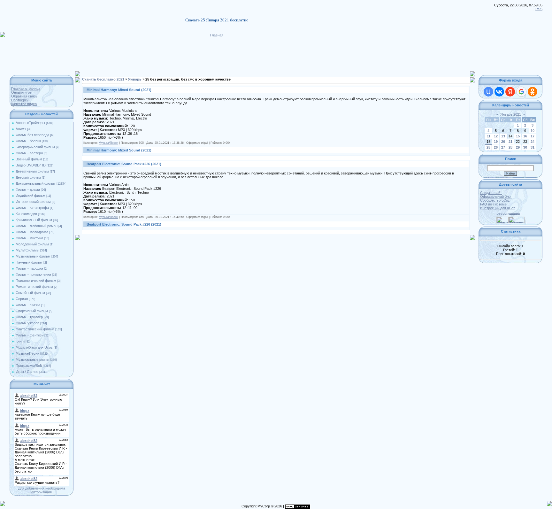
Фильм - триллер (29, 317)
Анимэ (21, 129)
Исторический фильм (33, 202)
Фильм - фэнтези (29, 335)
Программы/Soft (29, 365)
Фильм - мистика (29, 238)
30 (525, 147)
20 (503, 141)
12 (496, 136)
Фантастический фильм (35, 329)
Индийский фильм (30, 195)
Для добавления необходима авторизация (41, 490)
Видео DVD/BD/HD (31, 165)
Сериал (22, 299)
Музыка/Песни (27, 353)
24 (532, 141)
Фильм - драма (28, 189)
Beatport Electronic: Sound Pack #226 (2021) (124, 164)
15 (518, 136)
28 (510, 147)
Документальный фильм (36, 183)
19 (496, 141)
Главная (216, 35)
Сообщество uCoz (495, 200)
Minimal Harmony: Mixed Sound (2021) (119, 90)
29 (518, 147)
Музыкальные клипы (32, 359)
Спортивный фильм (32, 311)
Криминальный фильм (34, 220)
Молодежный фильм (32, 244)
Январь (135, 79)
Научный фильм (29, 262)
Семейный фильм (30, 293)
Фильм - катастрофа (32, 208)
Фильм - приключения (33, 274)
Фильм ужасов (27, 323)
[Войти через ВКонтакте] (499, 91)
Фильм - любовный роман (36, 226)
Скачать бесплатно (99, 79)
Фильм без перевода (32, 135)
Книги (20, 341)
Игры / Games (27, 372)
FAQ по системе (493, 204)
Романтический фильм (34, 287)
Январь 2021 (510, 114)
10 (532, 131)
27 (503, 147)
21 (510, 141)
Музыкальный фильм (33, 256)
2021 (120, 79)
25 (488, 147)
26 (496, 147)
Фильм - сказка (28, 305)
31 (532, 147)
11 (488, 136)
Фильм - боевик (28, 141)
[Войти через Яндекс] (510, 91)
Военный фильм (29, 159)
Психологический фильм (36, 280)
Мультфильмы (27, 250)
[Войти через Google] (521, 92)
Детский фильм (28, 177)
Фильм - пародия (29, 268)
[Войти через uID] (488, 91)
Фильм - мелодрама (32, 232)
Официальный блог (496, 196)
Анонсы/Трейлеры (30, 123)
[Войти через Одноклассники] (532, 91)
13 (503, 136)
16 (525, 136)
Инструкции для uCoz (497, 208)
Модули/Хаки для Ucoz (34, 347)
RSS (538, 9)
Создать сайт (491, 193)
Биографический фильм (35, 147)
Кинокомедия (26, 214)
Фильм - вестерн (29, 153)
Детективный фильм (32, 171)
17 (532, 136)
